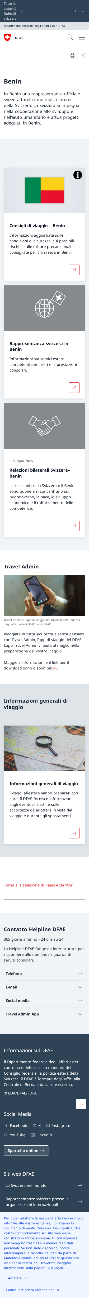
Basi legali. (55, 1268)
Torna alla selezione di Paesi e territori (39, 885)
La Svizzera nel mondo (26, 1185)
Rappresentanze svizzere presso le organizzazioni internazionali (37, 1201)
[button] (81, 1104)
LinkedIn (44, 1135)
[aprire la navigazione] (82, 37)
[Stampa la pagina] (72, 55)
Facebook (18, 1125)
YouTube (17, 1135)
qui (56, 668)
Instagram (61, 1125)
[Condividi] (83, 55)
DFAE (19, 37)
